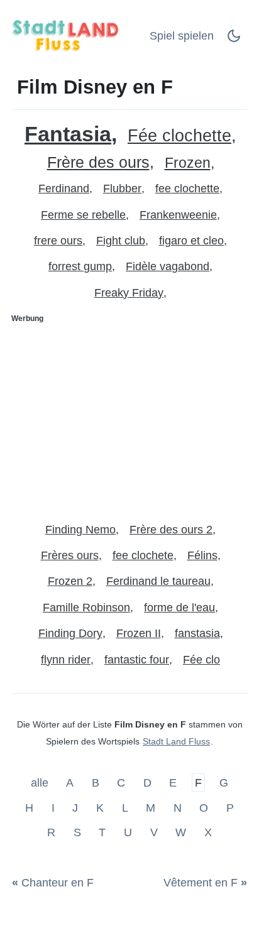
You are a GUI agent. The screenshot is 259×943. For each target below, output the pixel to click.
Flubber (122, 188)
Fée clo (201, 659)
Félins (202, 555)
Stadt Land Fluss (176, 741)
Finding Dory (70, 633)
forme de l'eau (179, 607)
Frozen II (138, 633)
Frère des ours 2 (171, 529)
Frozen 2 (70, 581)
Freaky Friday (128, 292)
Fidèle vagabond (167, 266)
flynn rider (66, 659)
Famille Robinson (86, 607)
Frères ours (70, 555)
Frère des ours (98, 162)
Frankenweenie (178, 215)
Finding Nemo (80, 529)
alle (41, 783)
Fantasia (68, 134)
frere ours (58, 240)
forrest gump (80, 266)
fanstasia (197, 633)
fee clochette (187, 188)
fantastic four (136, 659)
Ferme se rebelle (83, 215)
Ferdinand (63, 188)
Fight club (120, 240)
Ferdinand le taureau (158, 581)
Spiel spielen (182, 36)
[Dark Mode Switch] (234, 39)
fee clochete (143, 555)
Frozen (188, 163)
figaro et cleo (191, 240)
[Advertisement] (129, 418)
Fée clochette (179, 136)
